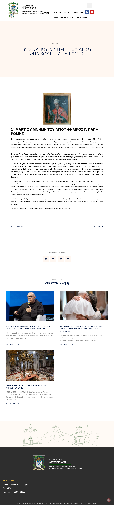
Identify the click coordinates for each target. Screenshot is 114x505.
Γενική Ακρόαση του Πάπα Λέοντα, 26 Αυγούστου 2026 (26, 386)
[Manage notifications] (109, 500)
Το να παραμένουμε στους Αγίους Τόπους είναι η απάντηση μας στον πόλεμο (28, 327)
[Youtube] (92, 12)
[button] (89, 5)
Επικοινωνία (82, 17)
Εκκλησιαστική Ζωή (62, 17)
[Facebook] (87, 12)
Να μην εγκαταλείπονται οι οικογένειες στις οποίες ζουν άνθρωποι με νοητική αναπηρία (84, 328)
